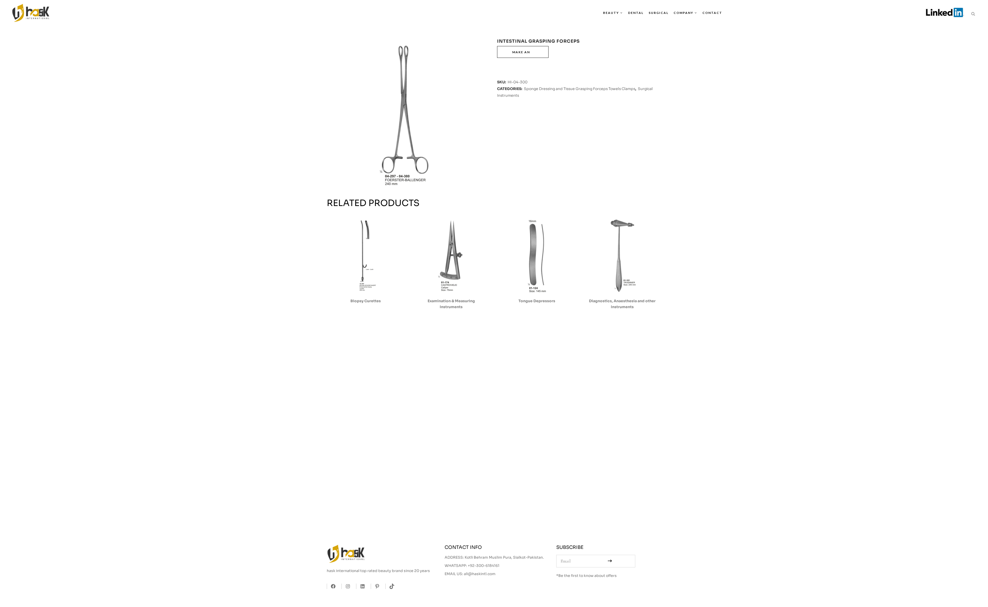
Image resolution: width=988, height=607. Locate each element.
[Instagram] (346, 586)
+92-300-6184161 (483, 565)
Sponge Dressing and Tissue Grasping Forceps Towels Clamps (579, 88)
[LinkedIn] (361, 586)
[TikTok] (390, 586)
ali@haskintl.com (480, 574)
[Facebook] (332, 586)
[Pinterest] (376, 586)
